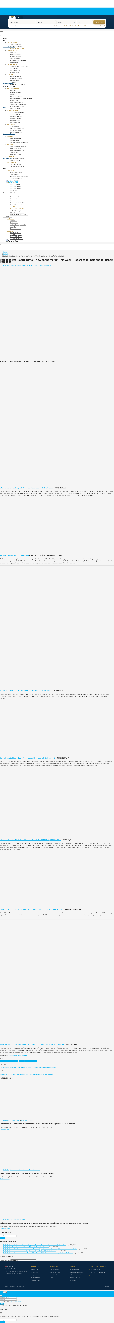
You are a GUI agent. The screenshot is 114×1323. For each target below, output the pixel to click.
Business (12, 1219)
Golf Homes (13, 52)
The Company (10, 219)
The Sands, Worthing (15, 114)
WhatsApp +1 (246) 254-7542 (98, 1272)
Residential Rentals (35, 1272)
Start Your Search (12, 42)
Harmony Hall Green (15, 120)
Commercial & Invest (9, 134)
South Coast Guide (15, 122)
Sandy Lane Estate (15, 58)
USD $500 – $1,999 (15, 184)
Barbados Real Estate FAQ (76, 1272)
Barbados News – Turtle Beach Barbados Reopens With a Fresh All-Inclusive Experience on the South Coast (38, 1124)
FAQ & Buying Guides (15, 233)
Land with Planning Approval (17, 211)
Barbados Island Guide (16, 132)
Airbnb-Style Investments (17, 213)
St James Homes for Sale (17, 106)
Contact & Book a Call (15, 229)
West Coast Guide (15, 108)
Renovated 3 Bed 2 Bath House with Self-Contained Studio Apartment (26, 691)
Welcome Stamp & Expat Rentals (19, 176)
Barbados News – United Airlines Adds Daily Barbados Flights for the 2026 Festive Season (29, 1251)
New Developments (8, 83)
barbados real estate (12, 1061)
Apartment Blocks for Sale (17, 203)
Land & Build (13, 82)
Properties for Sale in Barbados (18, 1055)
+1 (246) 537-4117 (95, 1269)
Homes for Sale (34, 1269)
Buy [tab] (12, 17)
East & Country (11, 124)
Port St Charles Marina (16, 96)
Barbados (6, 254)
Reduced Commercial (16, 205)
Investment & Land (12, 207)
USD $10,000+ (14, 190)
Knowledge (10, 231)
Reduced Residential (15, 76)
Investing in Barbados (22, 265)
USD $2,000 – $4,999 (15, 186)
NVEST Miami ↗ (74, 1280)
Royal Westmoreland (15, 56)
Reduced (102, 26)
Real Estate (47, 265)
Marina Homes (14, 62)
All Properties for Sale (16, 46)
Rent (4, 107)
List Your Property (74, 1269)
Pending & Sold (14, 223)
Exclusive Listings (15, 68)
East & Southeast (11, 162)
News (41, 265)
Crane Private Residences (17, 166)
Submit (2, 1322)
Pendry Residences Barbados (18, 146)
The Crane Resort (15, 126)
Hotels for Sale (14, 201)
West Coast (85, 26)
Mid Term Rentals (15, 174)
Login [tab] (5, 1292)
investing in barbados (31, 1061)
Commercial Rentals (15, 198)
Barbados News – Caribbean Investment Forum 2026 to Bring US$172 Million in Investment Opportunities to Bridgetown (38, 1253)
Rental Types (10, 170)
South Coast (10, 156)
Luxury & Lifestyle (34, 265)
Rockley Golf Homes (15, 118)
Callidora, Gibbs (14, 152)
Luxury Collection (35, 1275)
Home (5, 38)
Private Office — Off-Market (17, 84)
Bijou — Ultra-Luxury (15, 148)
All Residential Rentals (16, 172)
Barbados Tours (25, 1120)
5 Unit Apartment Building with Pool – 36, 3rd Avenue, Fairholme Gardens (26, 488)
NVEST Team (13, 221)
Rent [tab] (19, 17)
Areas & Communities (9, 47)
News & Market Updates (16, 239)
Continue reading (5, 1129)
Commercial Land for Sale (17, 209)
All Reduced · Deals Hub (16, 78)
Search (100, 22)
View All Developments (16, 138)
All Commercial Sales (15, 196)
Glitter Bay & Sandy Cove (16, 102)
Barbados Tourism (15, 1120)
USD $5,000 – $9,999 (15, 188)
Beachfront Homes (15, 70)
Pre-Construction (14, 80)
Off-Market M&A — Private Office (19, 215)
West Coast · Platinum (13, 88)
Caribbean (13, 265)
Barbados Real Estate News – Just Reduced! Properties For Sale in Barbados (27, 1173)
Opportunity (10, 74)
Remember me (6, 1301)
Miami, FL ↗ (13, 227)
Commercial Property (13, 194)
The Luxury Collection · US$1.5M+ (19, 66)
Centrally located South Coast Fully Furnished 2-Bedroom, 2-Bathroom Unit (27, 758)
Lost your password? (17, 1301)
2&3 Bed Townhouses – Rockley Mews (14, 555)
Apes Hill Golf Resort (15, 54)
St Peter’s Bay (14, 100)
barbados (3, 1061)
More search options (14, 26)
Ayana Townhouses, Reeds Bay (18, 150)
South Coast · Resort (12, 110)
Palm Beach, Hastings (16, 116)
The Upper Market (12, 64)
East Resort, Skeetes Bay (17, 128)
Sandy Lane (13, 90)
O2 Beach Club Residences (17, 112)
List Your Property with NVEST (18, 225)
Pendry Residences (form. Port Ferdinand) (21, 98)
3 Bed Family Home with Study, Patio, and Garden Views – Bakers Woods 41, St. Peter (31, 909)
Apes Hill (12, 94)
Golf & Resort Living (12, 50)
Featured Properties (15, 44)
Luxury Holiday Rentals (16, 178)
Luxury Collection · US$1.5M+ (66, 26)
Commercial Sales (54, 1269)
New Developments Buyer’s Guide (19, 142)
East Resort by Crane (15, 164)
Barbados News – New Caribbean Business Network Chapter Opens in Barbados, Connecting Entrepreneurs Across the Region (44, 1223)
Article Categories (5, 1260)
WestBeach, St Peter (15, 154)
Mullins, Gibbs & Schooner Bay (18, 104)
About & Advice (7, 158)
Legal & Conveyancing (16, 235)
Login (2, 1303)
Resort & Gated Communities (18, 60)
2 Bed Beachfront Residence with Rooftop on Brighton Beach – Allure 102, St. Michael (32, 1044)
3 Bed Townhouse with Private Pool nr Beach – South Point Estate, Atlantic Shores (30, 840)
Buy (4, 40)
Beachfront (78, 26)
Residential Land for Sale (17, 48)
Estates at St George (15, 130)
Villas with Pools (14, 72)
